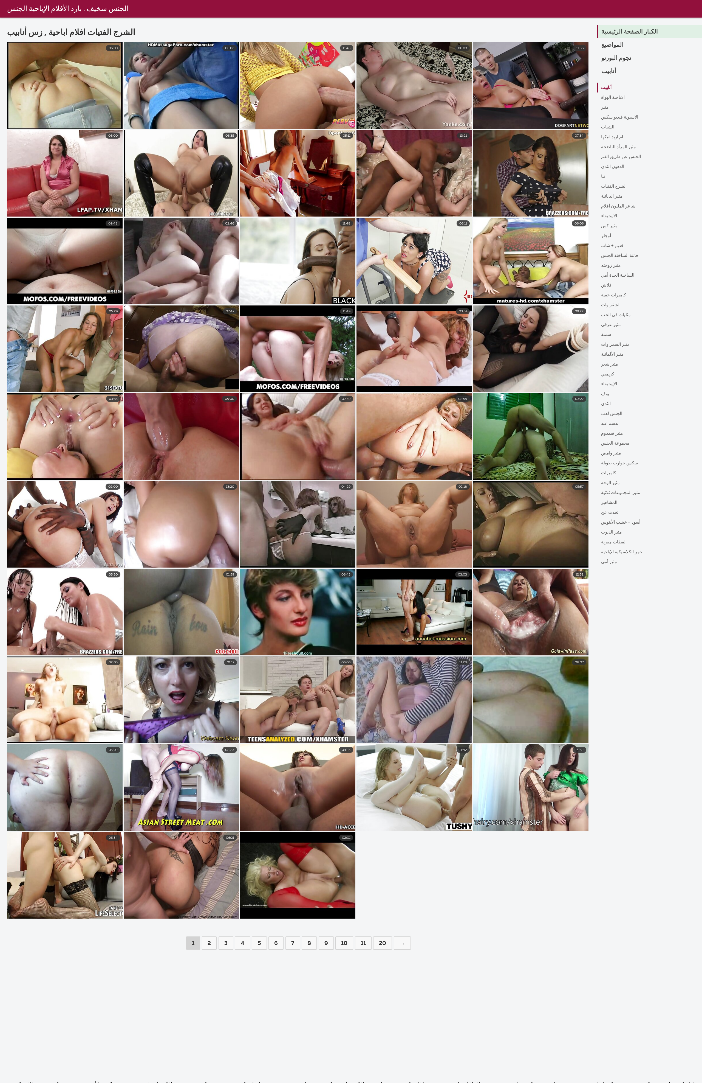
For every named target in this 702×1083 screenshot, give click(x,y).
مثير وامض (611, 453)
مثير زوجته (611, 265)
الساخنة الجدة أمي (617, 275)
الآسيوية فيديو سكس (619, 117)
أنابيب (608, 71)
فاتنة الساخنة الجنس (619, 256)
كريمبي (607, 374)
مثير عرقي (611, 325)
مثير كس (609, 226)
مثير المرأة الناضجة (618, 147)
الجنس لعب (611, 414)
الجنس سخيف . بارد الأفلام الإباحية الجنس (68, 9)
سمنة (606, 335)
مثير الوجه (610, 483)
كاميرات (608, 473)
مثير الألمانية (612, 354)
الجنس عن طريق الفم (621, 157)
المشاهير (609, 503)
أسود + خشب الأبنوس (620, 522)
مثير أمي (609, 562)
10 (344, 943)
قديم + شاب (612, 246)
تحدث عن (609, 512)
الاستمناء (609, 216)
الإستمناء (609, 384)
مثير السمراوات (615, 345)
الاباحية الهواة (613, 98)
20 (382, 943)
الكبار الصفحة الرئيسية (629, 32)
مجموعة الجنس (615, 443)
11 (363, 943)
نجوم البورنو (616, 58)
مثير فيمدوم (612, 433)
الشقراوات (611, 305)
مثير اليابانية (611, 196)
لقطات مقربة (613, 542)
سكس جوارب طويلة (619, 463)
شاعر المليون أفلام (618, 206)
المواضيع (612, 45)
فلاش (606, 285)
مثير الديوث (611, 532)
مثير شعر (609, 364)
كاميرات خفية (613, 295)
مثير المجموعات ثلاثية (620, 493)
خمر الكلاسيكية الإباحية (621, 552)
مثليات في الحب (616, 315)
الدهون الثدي (612, 167)
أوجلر (606, 236)
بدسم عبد (609, 424)
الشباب (607, 127)
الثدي (606, 404)
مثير (605, 107)
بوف (605, 394)
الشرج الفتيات (614, 186)
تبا (603, 177)
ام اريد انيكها (612, 137)
